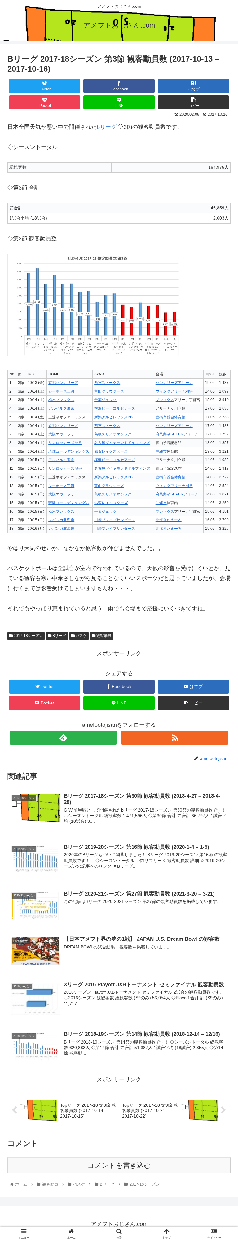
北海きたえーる (169, 520)
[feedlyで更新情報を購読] (63, 738)
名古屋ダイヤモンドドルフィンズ (122, 443)
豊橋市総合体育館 (170, 417)
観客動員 (103, 636)
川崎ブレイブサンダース (114, 520)
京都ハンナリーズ (63, 383)
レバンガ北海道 (61, 520)
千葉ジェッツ (105, 400)
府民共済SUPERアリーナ (177, 434)
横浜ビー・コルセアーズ (114, 408)
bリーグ (107, 127)
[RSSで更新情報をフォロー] (174, 738)
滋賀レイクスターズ (111, 451)
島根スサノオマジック (112, 434)
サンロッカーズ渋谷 (65, 443)
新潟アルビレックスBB (113, 417)
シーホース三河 (61, 391)
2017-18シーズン (28, 636)
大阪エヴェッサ (61, 434)
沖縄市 (161, 451)
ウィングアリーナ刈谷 (174, 391)
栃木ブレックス (61, 400)
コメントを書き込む (119, 1165)
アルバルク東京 (61, 408)
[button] (219, 784)
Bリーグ (58, 636)
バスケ (81, 636)
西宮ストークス (107, 383)
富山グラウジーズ (109, 391)
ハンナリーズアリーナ (174, 383)
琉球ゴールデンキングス (68, 451)
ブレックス (165, 400)
